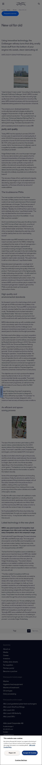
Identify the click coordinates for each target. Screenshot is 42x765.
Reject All (12, 753)
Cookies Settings (21, 760)
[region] (21, 750)
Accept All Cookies (30, 753)
